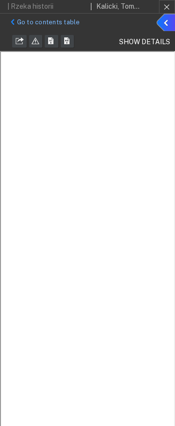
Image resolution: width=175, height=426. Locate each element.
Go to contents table (48, 22)
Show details (167, 24)
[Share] (19, 41)
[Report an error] (36, 41)
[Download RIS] (51, 41)
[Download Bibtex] (67, 41)
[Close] (167, 7)
